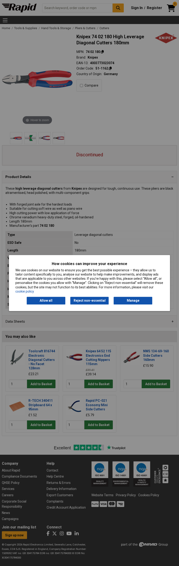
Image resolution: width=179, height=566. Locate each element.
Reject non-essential (90, 300)
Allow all (46, 300)
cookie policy (24, 291)
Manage (133, 300)
